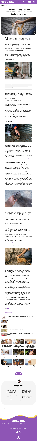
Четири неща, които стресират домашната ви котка (17, 324)
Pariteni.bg (22, 423)
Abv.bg (2, 423)
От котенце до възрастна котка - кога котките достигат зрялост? (20, 316)
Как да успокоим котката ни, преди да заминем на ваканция (30, 346)
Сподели (6, 308)
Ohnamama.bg (14, 423)
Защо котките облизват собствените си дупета (7, 346)
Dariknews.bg (30, 423)
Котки (24, 1)
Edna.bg (26, 423)
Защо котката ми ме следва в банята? (6, 356)
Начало (2, 5)
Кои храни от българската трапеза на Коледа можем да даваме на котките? (20, 334)
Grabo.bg (18, 423)
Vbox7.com (5, 423)
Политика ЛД (24, 428)
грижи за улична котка (8, 312)
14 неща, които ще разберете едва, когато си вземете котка (19, 320)
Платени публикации (13, 428)
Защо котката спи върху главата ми (30, 356)
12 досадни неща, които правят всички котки (6, 366)
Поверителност (19, 428)
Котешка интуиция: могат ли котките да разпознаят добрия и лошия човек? (18, 367)
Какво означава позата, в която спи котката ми (18, 356)
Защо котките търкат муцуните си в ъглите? (30, 366)
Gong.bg (9, 423)
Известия (18, 429)
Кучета (19, 1)
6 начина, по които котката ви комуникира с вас (18, 346)
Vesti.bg (34, 423)
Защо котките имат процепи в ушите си (15, 329)
